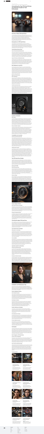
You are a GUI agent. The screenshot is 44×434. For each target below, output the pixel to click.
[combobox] (20, 1)
